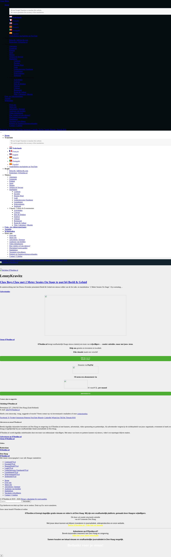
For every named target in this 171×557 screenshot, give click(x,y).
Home (7, 5)
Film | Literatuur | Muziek (23, 94)
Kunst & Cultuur (20, 92)
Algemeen (13, 46)
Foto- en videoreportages (14, 96)
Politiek (12, 50)
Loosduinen (18, 71)
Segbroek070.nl (10, 476)
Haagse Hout (19, 65)
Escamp (17, 63)
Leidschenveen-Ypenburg (23, 69)
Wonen (12, 55)
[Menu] (1, 268)
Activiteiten (18, 80)
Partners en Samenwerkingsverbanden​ (23, 123)
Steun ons (13, 107)
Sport (11, 53)
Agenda (7, 98)
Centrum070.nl (10, 462)
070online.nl (5, 456)
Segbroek (17, 75)
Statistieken (13, 119)
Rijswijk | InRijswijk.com (18, 40)
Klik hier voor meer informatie (86, 535)
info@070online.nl (13, 410)
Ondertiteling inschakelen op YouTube (23, 36)
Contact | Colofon (15, 126)
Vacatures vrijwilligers (17, 121)
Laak (16, 67)
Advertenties (5, 292)
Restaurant (18, 90)
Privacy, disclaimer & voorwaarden (34, 499)
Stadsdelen (13, 59)
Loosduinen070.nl (11, 472)
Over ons (12, 105)
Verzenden (26, 501)
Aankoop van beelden (17, 111)
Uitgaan (17, 88)
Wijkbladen (9, 101)
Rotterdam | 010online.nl (18, 42)
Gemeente (13, 48)
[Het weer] (6, 264)
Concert (17, 82)
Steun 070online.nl (7, 340)
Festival (17, 86)
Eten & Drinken (20, 84)
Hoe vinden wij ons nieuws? (19, 115)
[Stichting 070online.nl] (9, 262)
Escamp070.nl (10, 464)
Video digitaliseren (16, 113)
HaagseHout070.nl (11, 466)
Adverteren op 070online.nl (11, 437)
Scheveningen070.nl (12, 474)
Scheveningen (19, 73)
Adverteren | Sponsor (17, 109)
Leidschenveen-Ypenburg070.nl (16, 470)
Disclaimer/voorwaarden (18, 117)
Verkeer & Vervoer (16, 57)
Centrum (17, 61)
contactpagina (82, 414)
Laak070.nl (9, 468)
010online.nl (5, 450)
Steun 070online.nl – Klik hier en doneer (85, 525)
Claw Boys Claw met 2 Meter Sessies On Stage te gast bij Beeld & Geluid (43, 282)
